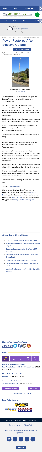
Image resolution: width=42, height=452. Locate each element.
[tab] (5, 358)
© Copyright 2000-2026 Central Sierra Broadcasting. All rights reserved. (21, 431)
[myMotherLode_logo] (17, 15)
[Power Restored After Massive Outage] (20, 87)
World (37, 21)
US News (26, 21)
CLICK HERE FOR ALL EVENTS (21, 394)
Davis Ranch (6, 376)
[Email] (27, 439)
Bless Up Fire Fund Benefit (12, 374)
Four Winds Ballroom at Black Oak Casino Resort (18, 367)
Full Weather (17, 29)
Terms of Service (14, 425)
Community (29, 8)
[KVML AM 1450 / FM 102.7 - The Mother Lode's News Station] (21, 404)
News (5, 8)
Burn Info (25, 29)
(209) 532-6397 (17, 197)
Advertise (18, 420)
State (15, 21)
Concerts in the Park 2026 (11, 381)
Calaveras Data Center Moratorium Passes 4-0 (21, 260)
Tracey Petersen (14, 186)
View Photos (21, 91)
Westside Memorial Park (10, 383)
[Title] (32, 439)
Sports (16, 8)
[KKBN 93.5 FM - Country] (24, 409)
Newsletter (32, 420)
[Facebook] (15, 439)
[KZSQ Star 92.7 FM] (10, 409)
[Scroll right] (40, 8)
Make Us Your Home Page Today (14, 342)
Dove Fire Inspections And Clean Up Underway (21, 240)
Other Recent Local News (15, 235)
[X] (9, 439)
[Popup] (37, 14)
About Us (9, 420)
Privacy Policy (28, 425)
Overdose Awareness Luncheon (13, 364)
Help (24, 420)
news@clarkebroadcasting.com (23, 200)
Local (5, 21)
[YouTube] (21, 439)
